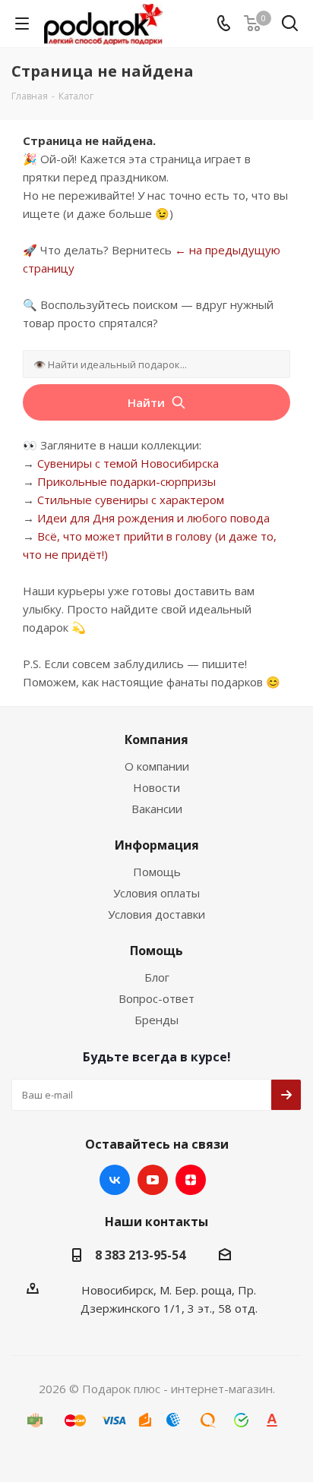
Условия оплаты (156, 892)
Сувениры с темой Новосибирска (128, 463)
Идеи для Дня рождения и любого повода (153, 517)
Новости (156, 787)
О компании (157, 766)
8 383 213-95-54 (140, 1255)
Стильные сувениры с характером (130, 499)
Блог (156, 977)
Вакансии (156, 808)
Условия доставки (156, 914)
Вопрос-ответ (156, 998)
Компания (156, 739)
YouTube (153, 1180)
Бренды (156, 1019)
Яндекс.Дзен (190, 1180)
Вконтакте (115, 1180)
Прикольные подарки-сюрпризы (126, 481)
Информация (157, 845)
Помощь (157, 871)
